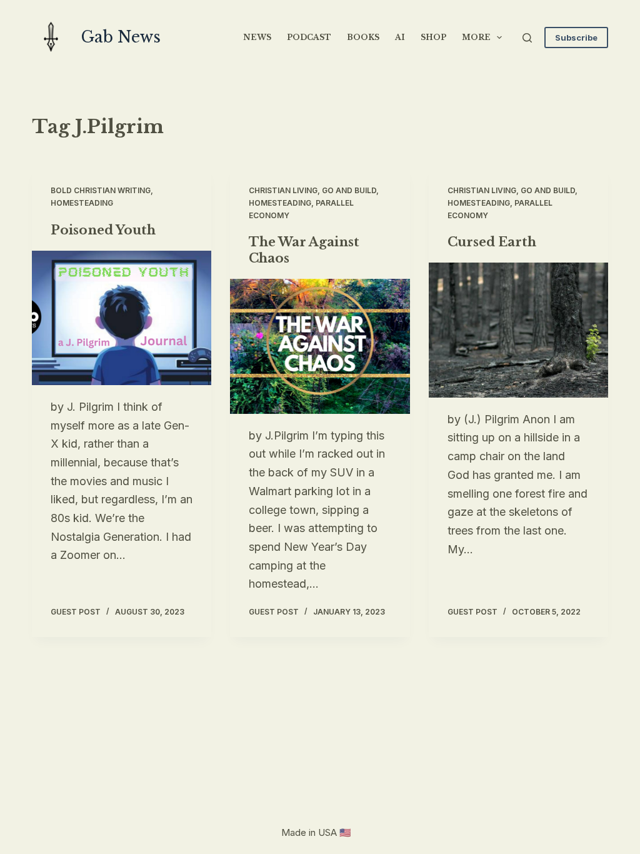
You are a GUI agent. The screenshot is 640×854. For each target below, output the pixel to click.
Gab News (121, 37)
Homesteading (82, 203)
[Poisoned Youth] (121, 318)
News (257, 37)
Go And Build (349, 190)
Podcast (309, 37)
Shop (433, 37)
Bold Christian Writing (101, 190)
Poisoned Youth (103, 230)
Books (363, 37)
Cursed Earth (492, 241)
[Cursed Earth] (518, 330)
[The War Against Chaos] (319, 346)
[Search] (527, 38)
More (476, 37)
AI (400, 37)
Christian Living (283, 190)
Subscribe (576, 38)
